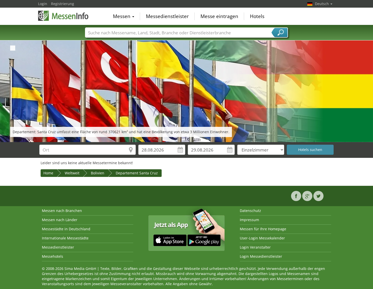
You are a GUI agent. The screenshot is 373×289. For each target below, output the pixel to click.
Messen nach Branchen (62, 210)
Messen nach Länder (59, 219)
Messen (122, 16)
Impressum (249, 219)
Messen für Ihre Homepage (263, 228)
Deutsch (322, 3)
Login (42, 3)
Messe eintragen (219, 16)
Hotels (257, 16)
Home (48, 173)
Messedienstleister (167, 16)
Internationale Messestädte (65, 238)
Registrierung (62, 3)
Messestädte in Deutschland (66, 228)
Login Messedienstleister (261, 256)
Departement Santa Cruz (137, 173)
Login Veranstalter (255, 247)
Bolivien (97, 173)
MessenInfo (63, 16)
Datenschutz (250, 210)
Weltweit (72, 173)
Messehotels (52, 256)
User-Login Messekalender (262, 238)
